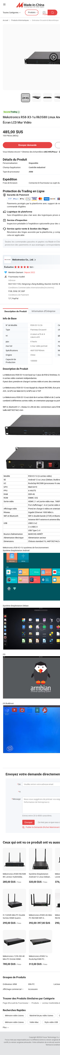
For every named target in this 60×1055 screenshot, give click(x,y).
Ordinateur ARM (10, 984)
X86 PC (31, 984)
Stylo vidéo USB (51, 1022)
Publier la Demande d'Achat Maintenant (41, 827)
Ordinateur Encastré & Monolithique (45, 20)
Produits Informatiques (20, 20)
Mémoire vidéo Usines (14, 1015)
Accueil (5, 20)
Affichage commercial (12, 989)
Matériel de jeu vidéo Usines (41, 1015)
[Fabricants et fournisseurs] (30, 5)
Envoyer (28, 822)
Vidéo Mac (34, 1022)
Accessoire (33, 989)
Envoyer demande (27, 145)
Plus (5, 1027)
